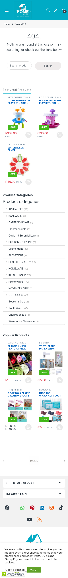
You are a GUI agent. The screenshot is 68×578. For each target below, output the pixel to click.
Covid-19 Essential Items (23, 235)
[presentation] (64, 461)
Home (6, 24)
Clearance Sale (17, 229)
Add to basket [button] (27, 135)
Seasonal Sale (17, 301)
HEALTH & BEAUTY (20, 261)
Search (48, 10)
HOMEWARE (16, 268)
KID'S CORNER (15, 97)
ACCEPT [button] (34, 569)
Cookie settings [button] (15, 569)
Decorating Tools (16, 144)
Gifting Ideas (16, 248)
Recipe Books (15, 389)
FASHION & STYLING (20, 242)
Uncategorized (17, 314)
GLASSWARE (16, 255)
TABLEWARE (16, 308)
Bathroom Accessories (45, 343)
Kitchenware (16, 281)
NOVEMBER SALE (19, 288)
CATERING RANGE (19, 222)
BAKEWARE (15, 215)
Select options (27, 380)
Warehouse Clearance (22, 321)
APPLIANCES (16, 209)
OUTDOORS (16, 294)
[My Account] (56, 10)
